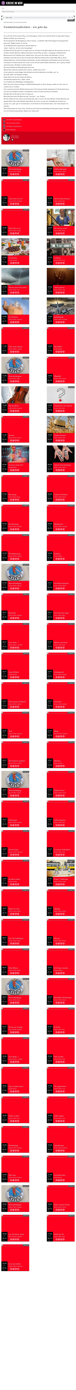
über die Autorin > (15, 137)
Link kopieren (11, 129)
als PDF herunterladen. (14, 119)
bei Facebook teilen (13, 123)
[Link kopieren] (13, 174)
